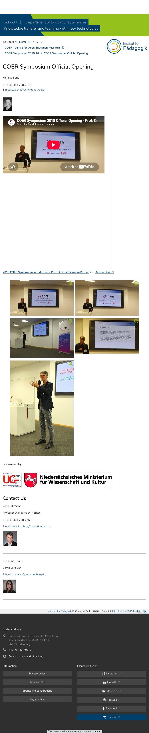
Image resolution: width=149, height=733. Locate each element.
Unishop (112, 717)
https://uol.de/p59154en (124, 611)
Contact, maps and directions (26, 656)
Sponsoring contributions (37, 690)
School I (11, 22)
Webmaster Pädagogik (59, 611)
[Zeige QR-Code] (144, 611)
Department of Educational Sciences (55, 22)
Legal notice (37, 699)
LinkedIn (111, 682)
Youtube (111, 700)
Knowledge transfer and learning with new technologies (51, 28)
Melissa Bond (103, 272)
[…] (37, 42)
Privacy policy (37, 673)
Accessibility (37, 682)
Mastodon (112, 691)
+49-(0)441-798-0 (20, 650)
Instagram (111, 673)
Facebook (111, 708)
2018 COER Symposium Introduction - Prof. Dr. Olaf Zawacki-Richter (46, 272)
